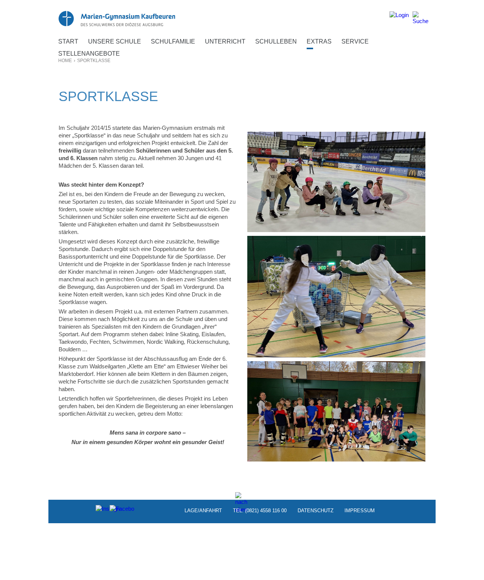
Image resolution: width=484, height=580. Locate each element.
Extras (319, 41)
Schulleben (276, 41)
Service (355, 41)
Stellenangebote (89, 53)
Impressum (359, 510)
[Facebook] (115, 510)
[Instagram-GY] (101, 510)
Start (68, 41)
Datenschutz (316, 510)
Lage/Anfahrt (203, 510)
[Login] (399, 18)
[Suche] (420, 18)
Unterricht (225, 41)
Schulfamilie (173, 41)
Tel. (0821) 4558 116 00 (260, 510)
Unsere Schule (114, 41)
